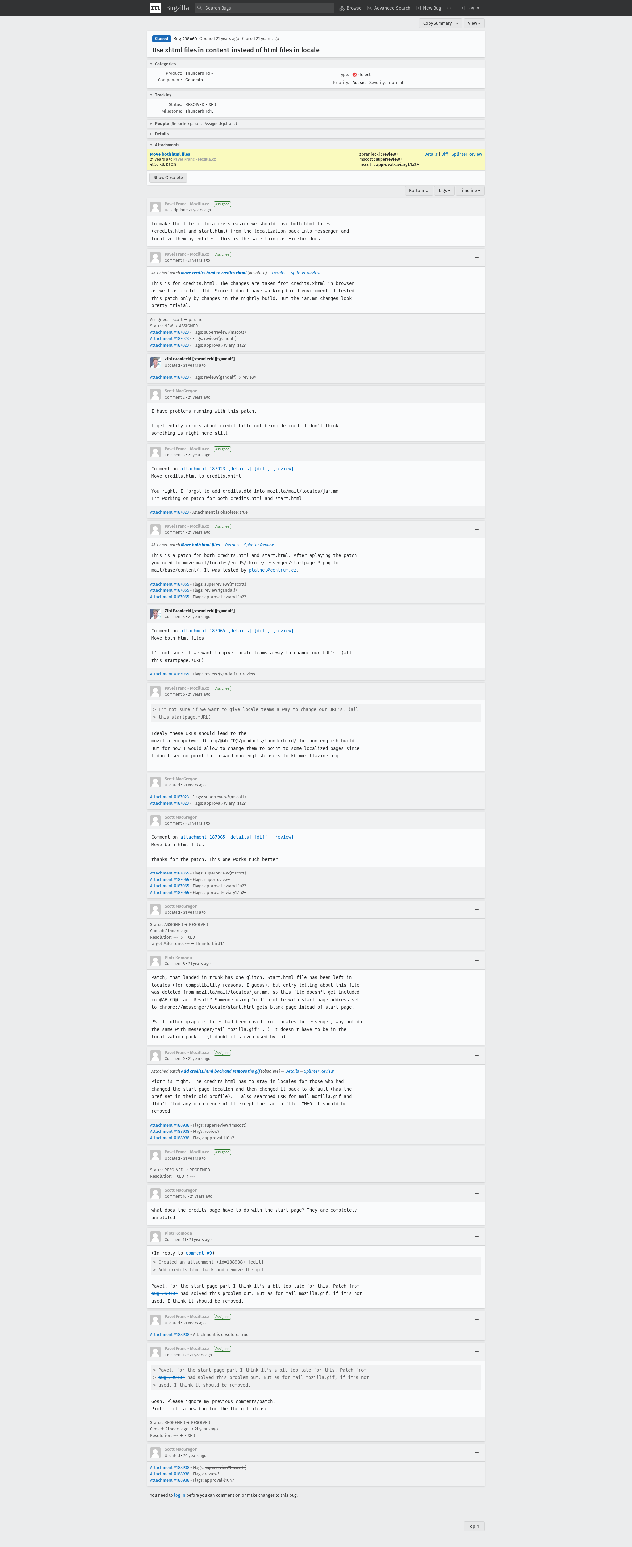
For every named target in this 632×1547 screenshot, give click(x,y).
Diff (444, 154)
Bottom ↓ (419, 190)
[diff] (262, 468)
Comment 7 (174, 823)
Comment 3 (175, 455)
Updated (172, 365)
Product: (174, 73)
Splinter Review (467, 154)
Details (431, 154)
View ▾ (474, 23)
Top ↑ (474, 1526)
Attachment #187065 (169, 584)
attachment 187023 (202, 468)
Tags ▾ (444, 190)
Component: (170, 79)
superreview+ (389, 159)
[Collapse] (476, 207)
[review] (283, 468)
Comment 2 (175, 397)
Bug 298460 (185, 39)
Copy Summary (437, 23)
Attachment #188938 (169, 1125)
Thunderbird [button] (199, 73)
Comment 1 (174, 260)
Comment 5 (175, 617)
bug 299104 (164, 1293)
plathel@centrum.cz (272, 570)
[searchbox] (264, 8)
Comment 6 (175, 694)
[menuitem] (350, 8)
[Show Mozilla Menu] (155, 8)
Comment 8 (175, 963)
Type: (344, 74)
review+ (390, 154)
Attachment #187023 (169, 332)
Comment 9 (175, 1058)
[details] (239, 468)
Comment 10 (176, 1196)
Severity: (377, 82)
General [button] (194, 79)
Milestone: (172, 111)
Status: (175, 104)
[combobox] (264, 8)
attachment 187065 (202, 630)
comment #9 (199, 1253)
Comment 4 (175, 532)
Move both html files (170, 154)
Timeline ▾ (470, 190)
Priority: (341, 82)
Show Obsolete (168, 177)
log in (179, 1495)
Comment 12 (175, 1355)
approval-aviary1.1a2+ (397, 164)
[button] (469, 8)
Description (175, 210)
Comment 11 (175, 1239)
